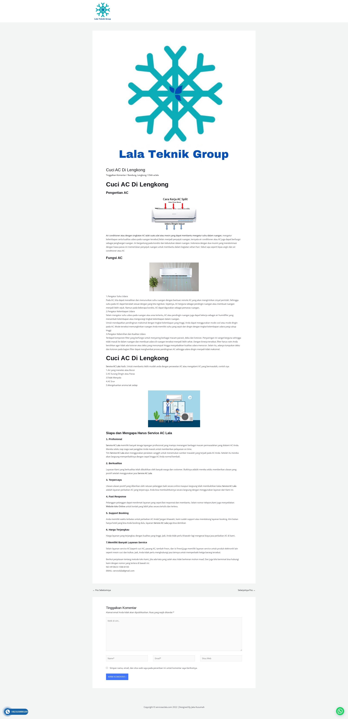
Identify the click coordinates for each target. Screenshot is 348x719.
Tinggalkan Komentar (116, 175)
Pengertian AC (117, 192)
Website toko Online (115, 506)
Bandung (132, 175)
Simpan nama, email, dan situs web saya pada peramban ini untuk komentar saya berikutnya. (153, 668)
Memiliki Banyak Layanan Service (127, 542)
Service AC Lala (113, 366)
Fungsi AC (114, 258)
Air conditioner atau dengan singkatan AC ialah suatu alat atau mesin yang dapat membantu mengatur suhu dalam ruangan (164, 235)
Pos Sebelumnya (102, 590)
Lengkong (141, 175)
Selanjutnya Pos (246, 590)
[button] (340, 711)
